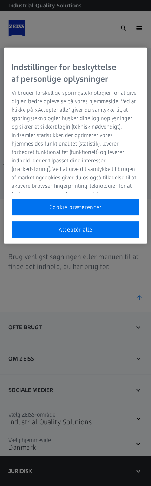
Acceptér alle (75, 229)
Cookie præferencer (75, 206)
